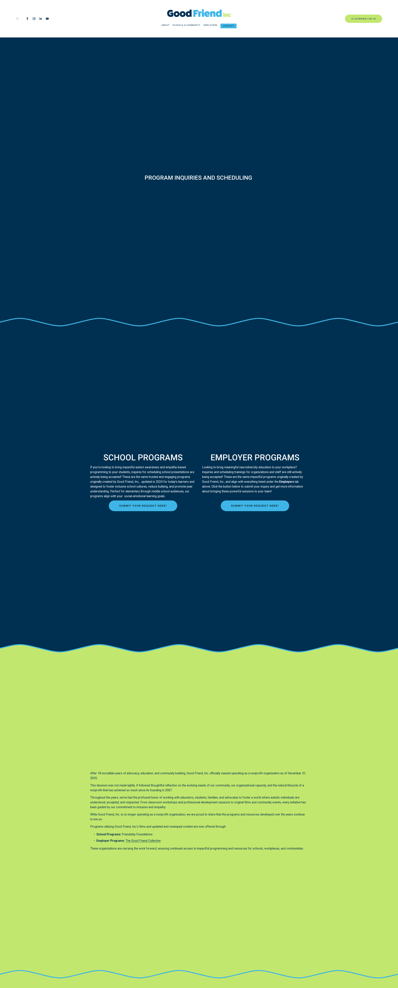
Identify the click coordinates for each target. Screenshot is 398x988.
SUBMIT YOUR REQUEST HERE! (143, 505)
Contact (228, 26)
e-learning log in (364, 19)
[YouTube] (47, 18)
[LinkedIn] (40, 18)
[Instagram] (34, 18)
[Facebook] (27, 18)
